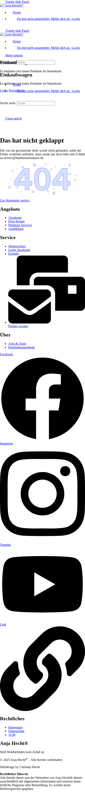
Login (4, 90)
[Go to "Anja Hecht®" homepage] (12, 5)
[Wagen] (2, 66)
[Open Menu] (2, 46)
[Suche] (2, 50)
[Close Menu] (2, 77)
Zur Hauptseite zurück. (15, 200)
